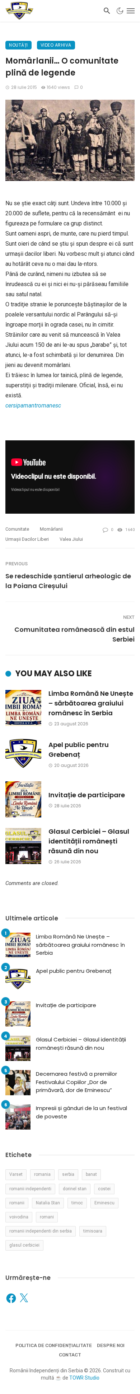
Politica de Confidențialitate (53, 1345)
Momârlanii (51, 529)
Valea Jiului (71, 539)
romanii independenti (30, 1188)
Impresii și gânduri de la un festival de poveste (81, 1112)
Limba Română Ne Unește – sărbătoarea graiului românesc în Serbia (90, 703)
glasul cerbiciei (24, 1245)
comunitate (17, 529)
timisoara (92, 1231)
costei (104, 1188)
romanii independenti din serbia (40, 1231)
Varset (16, 1174)
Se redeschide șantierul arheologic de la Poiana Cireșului (68, 580)
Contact (70, 1355)
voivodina (18, 1217)
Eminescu (104, 1202)
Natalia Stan (48, 1202)
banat (91, 1174)
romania (42, 1174)
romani (47, 1217)
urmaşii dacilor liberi (27, 539)
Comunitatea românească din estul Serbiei (74, 634)
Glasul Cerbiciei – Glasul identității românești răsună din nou (88, 841)
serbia (68, 1174)
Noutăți (18, 45)
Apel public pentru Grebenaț (78, 749)
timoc (77, 1202)
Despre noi (111, 1345)
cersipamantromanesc (33, 405)
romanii (16, 1202)
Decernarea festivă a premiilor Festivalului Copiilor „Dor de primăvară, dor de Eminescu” (76, 1082)
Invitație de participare (86, 794)
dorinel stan (75, 1188)
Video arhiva (56, 45)
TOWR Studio (84, 1378)
